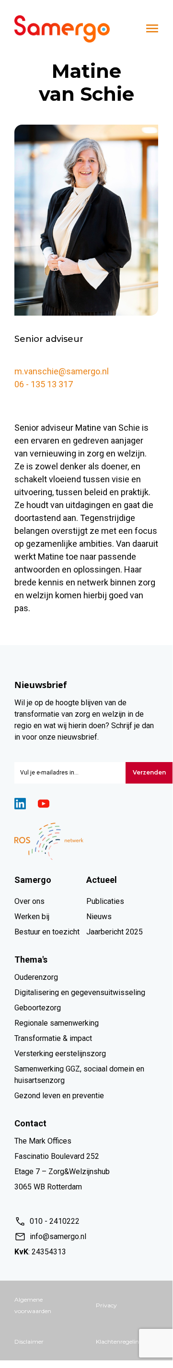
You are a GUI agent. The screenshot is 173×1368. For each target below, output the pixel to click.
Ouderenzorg (36, 977)
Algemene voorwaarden (32, 1305)
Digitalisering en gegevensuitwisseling (79, 992)
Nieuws (99, 916)
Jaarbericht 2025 (114, 931)
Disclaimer (29, 1341)
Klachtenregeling (119, 1341)
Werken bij (31, 916)
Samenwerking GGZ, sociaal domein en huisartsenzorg (79, 1074)
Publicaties (105, 901)
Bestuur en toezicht (47, 931)
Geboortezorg (37, 1007)
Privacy (106, 1305)
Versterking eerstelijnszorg (60, 1053)
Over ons (29, 901)
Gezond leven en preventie (59, 1095)
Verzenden (149, 772)
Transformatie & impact (53, 1038)
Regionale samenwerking (56, 1023)
